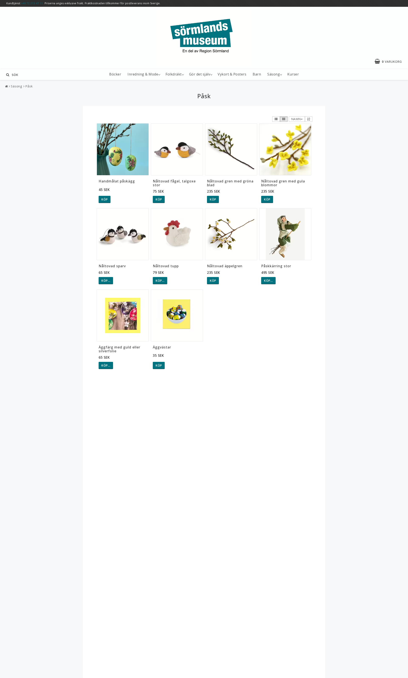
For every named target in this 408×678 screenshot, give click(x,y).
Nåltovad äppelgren (224, 266)
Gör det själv (199, 74)
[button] (390, 61)
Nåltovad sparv (112, 266)
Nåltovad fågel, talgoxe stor (174, 183)
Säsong (273, 74)
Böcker (115, 74)
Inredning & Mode (143, 74)
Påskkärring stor (276, 266)
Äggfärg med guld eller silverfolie (119, 349)
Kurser (293, 74)
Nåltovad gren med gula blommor (283, 183)
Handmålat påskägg (117, 181)
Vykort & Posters (232, 74)
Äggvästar (162, 347)
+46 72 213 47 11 (32, 3)
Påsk (29, 86)
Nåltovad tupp (166, 266)
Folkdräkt (174, 74)
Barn (257, 74)
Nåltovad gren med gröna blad (230, 183)
